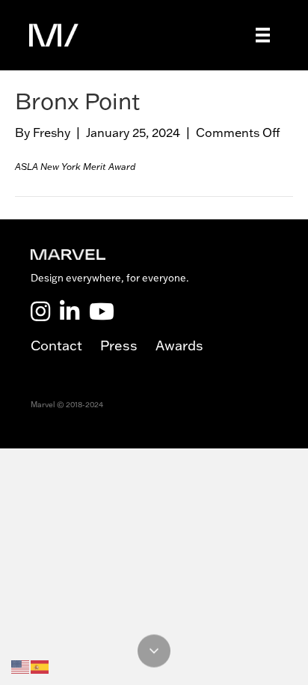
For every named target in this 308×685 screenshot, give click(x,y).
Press (127, 345)
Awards (179, 345)
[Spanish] (40, 666)
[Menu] (263, 35)
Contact (65, 345)
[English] (21, 666)
